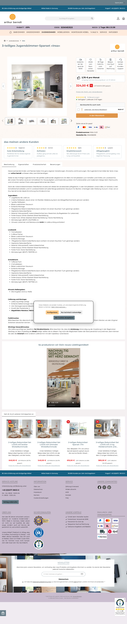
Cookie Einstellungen (41, 498)
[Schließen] (124, 2)
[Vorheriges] (3, 86)
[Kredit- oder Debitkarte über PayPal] (87, 127)
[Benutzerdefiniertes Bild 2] (39, 532)
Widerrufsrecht (70, 489)
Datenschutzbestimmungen (42, 582)
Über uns (37, 486)
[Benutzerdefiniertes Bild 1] (42, 521)
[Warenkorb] (123, 19)
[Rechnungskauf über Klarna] (101, 127)
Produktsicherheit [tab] (39, 164)
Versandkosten (77, 596)
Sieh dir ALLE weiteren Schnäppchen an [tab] (19, 414)
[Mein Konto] (118, 19)
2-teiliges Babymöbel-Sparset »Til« (78, 443)
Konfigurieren (52, 312)
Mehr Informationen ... (59, 307)
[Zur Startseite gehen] (13, 18)
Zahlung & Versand (71, 486)
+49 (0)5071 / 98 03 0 (118, 8)
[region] (63, 2)
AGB (67, 492)
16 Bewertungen (93, 97)
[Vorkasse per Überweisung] (107, 127)
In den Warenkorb (96, 115)
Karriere (36, 495)
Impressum (38, 492)
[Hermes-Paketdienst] (102, 537)
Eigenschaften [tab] (23, 164)
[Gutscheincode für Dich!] (3, 613)
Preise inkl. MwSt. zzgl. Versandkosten (89, 92)
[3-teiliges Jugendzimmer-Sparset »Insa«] (37, 86)
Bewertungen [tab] (55, 164)
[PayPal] (78, 127)
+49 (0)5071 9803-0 (10, 490)
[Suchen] (92, 18)
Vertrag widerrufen (10, 502)
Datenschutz (38, 489)
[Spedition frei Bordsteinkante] (102, 531)
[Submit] (81, 574)
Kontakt (68, 495)
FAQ (67, 498)
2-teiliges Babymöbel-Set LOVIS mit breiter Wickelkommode (19, 444)
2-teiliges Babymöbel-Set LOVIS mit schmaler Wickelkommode (48, 444)
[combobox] (67, 18)
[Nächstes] (70, 86)
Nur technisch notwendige (71, 312)
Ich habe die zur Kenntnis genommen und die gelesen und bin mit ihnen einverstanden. (64, 582)
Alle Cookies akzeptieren (64, 318)
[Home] (10, 32)
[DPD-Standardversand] (112, 531)
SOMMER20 (67, 27)
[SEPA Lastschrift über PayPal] (95, 127)
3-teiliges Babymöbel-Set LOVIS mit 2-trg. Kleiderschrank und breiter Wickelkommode (107, 444)
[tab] (9, 164)
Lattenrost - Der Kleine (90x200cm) (95, 109)
